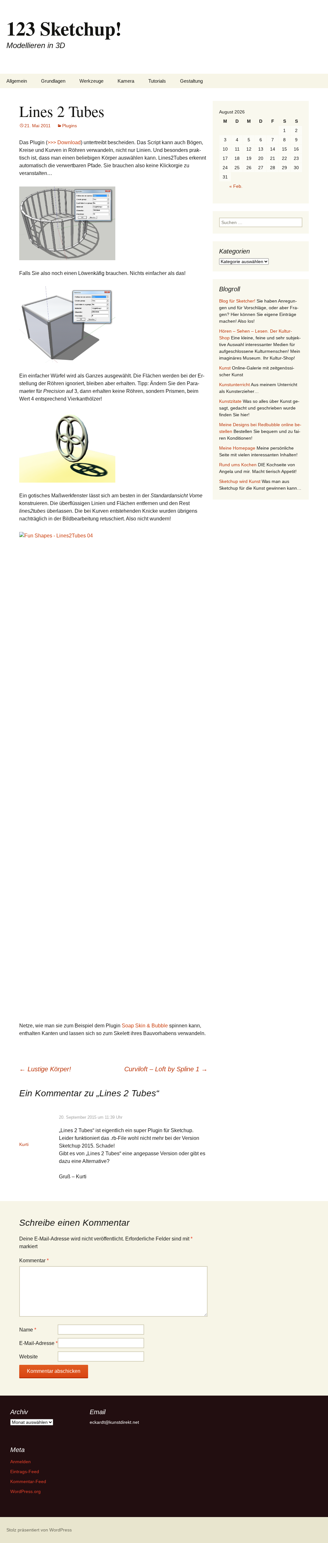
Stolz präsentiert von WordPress (39, 1529)
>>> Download (64, 142)
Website (28, 1356)
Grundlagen (53, 81)
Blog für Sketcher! (237, 300)
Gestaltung (191, 81)
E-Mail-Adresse (38, 1343)
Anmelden (20, 1461)
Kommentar (34, 1260)
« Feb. (235, 186)
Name (27, 1329)
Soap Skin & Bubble (145, 1025)
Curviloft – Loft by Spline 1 (166, 1069)
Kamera (126, 81)
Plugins (69, 125)
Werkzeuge (91, 81)
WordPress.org (25, 1491)
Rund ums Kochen (238, 464)
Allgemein (16, 81)
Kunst (225, 367)
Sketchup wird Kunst (239, 481)
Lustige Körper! (45, 1069)
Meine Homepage (237, 448)
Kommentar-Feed (28, 1481)
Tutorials (157, 81)
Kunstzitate (230, 401)
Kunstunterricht (234, 384)
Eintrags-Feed (24, 1471)
